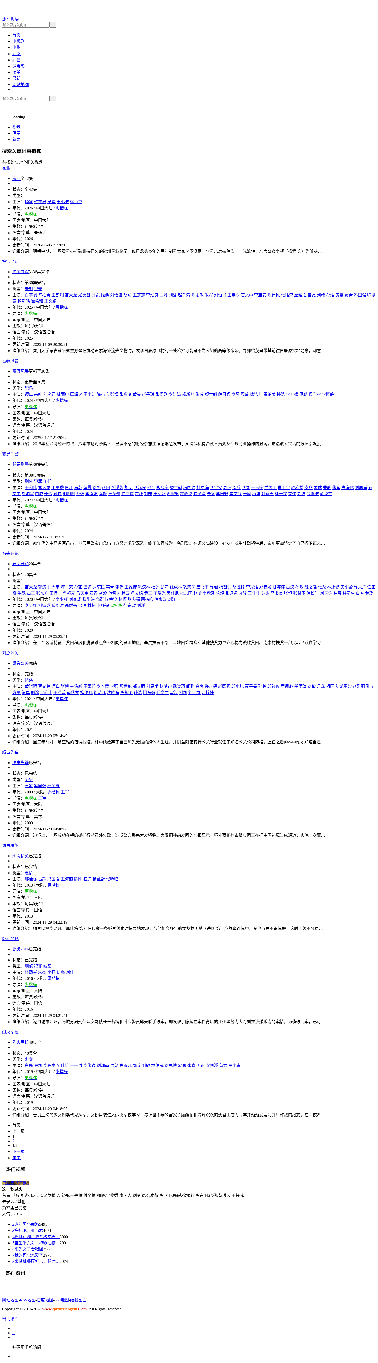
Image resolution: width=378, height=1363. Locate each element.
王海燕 (67, 879)
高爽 (199, 686)
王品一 (55, 593)
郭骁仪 (273, 686)
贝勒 (303, 394)
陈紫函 (126, 692)
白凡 (163, 295)
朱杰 (42, 972)
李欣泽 (209, 593)
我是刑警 (20, 464)
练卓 (26, 692)
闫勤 (190, 686)
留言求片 (10, 1319)
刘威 (321, 295)
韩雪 (337, 593)
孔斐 (370, 686)
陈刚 (78, 879)
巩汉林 (144, 587)
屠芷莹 (269, 394)
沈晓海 (113, 692)
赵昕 (197, 593)
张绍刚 (161, 394)
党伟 (292, 494)
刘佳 (70, 972)
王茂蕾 (114, 494)
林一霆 (281, 494)
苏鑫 (265, 593)
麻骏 (243, 593)
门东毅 (149, 692)
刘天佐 (326, 593)
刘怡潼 (116, 295)
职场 (29, 388)
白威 (39, 494)
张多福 (134, 599)
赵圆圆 (224, 686)
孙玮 (57, 494)
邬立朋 (139, 686)
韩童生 (349, 593)
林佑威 (76, 686)
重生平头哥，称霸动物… (36, 1243)
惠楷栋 (62, 208)
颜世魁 (211, 394)
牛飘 (21, 593)
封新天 (267, 494)
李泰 (246, 487)
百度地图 (45, 1300)
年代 (47, 481)
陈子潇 (199, 494)
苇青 (110, 587)
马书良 (277, 593)
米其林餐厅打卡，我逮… (36, 1261)
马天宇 (82, 593)
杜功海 (202, 487)
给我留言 (78, 1300)
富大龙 (71, 295)
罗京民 (99, 587)
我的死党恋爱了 (27, 1255)
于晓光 (159, 593)
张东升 (42, 593)
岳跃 (42, 879)
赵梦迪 (165, 686)
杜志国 (186, 593)
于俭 (48, 494)
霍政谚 (186, 494)
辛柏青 (44, 295)
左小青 (234, 1065)
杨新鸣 (23, 301)
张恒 (288, 593)
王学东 (233, 295)
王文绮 (50, 301)
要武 (318, 487)
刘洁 (173, 295)
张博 (65, 686)
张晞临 (125, 394)
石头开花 (20, 564)
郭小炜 (237, 686)
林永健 (333, 587)
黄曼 (339, 295)
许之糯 (127, 494)
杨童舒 (53, 786)
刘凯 (96, 295)
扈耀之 (300, 295)
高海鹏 (347, 487)
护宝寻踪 (20, 272)
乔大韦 (53, 587)
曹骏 (327, 487)
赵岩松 (297, 487)
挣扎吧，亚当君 (27, 1230)
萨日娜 (224, 394)
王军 (65, 792)
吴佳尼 (173, 593)
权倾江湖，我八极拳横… (36, 1237)
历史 (29, 779)
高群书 (102, 599)
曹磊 (312, 295)
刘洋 (172, 599)
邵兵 (236, 487)
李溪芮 (117, 487)
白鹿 (29, 1065)
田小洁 (63, 202)
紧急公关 (20, 663)
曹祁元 (69, 593)
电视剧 (18, 41)
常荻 (139, 494)
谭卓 (29, 394)
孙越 (262, 686)
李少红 (62, 599)
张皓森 (287, 295)
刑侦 (29, 481)
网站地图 (20, 84)
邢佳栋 (31, 879)
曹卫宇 (284, 487)
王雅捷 (130, 587)
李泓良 (152, 295)
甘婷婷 (279, 587)
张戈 (322, 587)
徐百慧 (76, 202)
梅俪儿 (86, 692)
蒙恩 (182, 1065)
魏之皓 (310, 587)
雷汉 (290, 587)
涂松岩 (313, 593)
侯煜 (220, 593)
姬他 (105, 295)
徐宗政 (160, 599)
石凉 (29, 786)
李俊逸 (89, 1065)
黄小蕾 (346, 587)
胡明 (127, 295)
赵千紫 (184, 295)
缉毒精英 (20, 856)
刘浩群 (194, 692)
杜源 (155, 587)
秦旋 (103, 494)
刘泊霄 (28, 494)
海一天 (67, 587)
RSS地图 (27, 1300)
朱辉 (209, 295)
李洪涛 (175, 394)
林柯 (122, 599)
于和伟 (31, 487)
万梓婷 (208, 692)
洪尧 (114, 1065)
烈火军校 (20, 1042)
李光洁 (252, 587)
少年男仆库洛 (25, 1224)
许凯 (38, 1065)
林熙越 (31, 972)
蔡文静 (44, 686)
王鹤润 (57, 295)
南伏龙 (73, 692)
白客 (360, 593)
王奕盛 (159, 494)
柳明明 (69, 494)
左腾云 (123, 593)
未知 (29, 289)
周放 (245, 394)
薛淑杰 (326, 494)
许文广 (360, 587)
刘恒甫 (220, 295)
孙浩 (330, 295)
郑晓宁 (162, 487)
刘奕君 (49, 394)
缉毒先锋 (20, 762)
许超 (214, 587)
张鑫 (191, 1065)
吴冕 (51, 202)
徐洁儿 (256, 394)
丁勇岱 (57, 487)
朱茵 (199, 394)
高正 (31, 593)
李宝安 (260, 295)
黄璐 (369, 593)
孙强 (80, 494)
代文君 (162, 692)
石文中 (247, 295)
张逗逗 (231, 593)
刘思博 (171, 1065)
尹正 (148, 593)
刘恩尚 (361, 487)
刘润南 (103, 1065)
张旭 (247, 494)
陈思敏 (197, 295)
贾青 (349, 295)
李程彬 (49, 1065)
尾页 (16, 1157)
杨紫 (29, 202)
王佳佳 (254, 593)
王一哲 (76, 1065)
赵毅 (103, 593)
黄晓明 (31, 686)
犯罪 (38, 289)
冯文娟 (137, 593)
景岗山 (46, 692)
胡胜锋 (238, 587)
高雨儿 (125, 1065)
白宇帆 (31, 295)
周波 (227, 487)
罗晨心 (287, 686)
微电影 (18, 66)
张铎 (114, 394)
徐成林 (176, 587)
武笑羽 (270, 487)
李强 (235, 394)
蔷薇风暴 (20, 371)
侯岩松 (315, 394)
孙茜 (78, 587)
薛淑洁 (313, 494)
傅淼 (61, 972)
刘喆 (148, 494)
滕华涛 (88, 599)
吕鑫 (321, 686)
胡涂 (35, 692)
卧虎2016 (20, 949)
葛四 (164, 587)
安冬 (308, 487)
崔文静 (235, 494)
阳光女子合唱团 (27, 1249)
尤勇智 (84, 295)
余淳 (113, 599)
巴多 (87, 587)
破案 (47, 966)
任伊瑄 (300, 686)
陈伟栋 (273, 295)
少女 (29, 1059)
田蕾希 (89, 686)
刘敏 (312, 686)
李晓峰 (328, 394)
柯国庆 (332, 686)
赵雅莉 (359, 686)
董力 (223, 1065)
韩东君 (40, 202)
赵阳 (106, 487)
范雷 (112, 593)
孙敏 (299, 587)
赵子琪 (148, 394)
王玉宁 (257, 487)
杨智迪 (225, 587)
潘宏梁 (173, 494)
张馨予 (299, 593)
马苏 (78, 487)
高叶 (38, 394)
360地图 (62, 1300)
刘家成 (75, 599)
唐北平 (202, 587)
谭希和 (37, 301)
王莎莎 (139, 295)
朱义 (211, 494)
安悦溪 (212, 1065)
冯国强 (360, 295)
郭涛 (42, 587)
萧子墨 (251, 686)
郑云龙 (265, 587)
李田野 (222, 494)
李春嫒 (292, 394)
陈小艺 (103, 394)
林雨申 (63, 394)
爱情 (29, 873)
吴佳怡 (63, 1065)
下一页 (18, 1151)
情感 (29, 680)
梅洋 (256, 494)
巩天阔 (189, 587)
